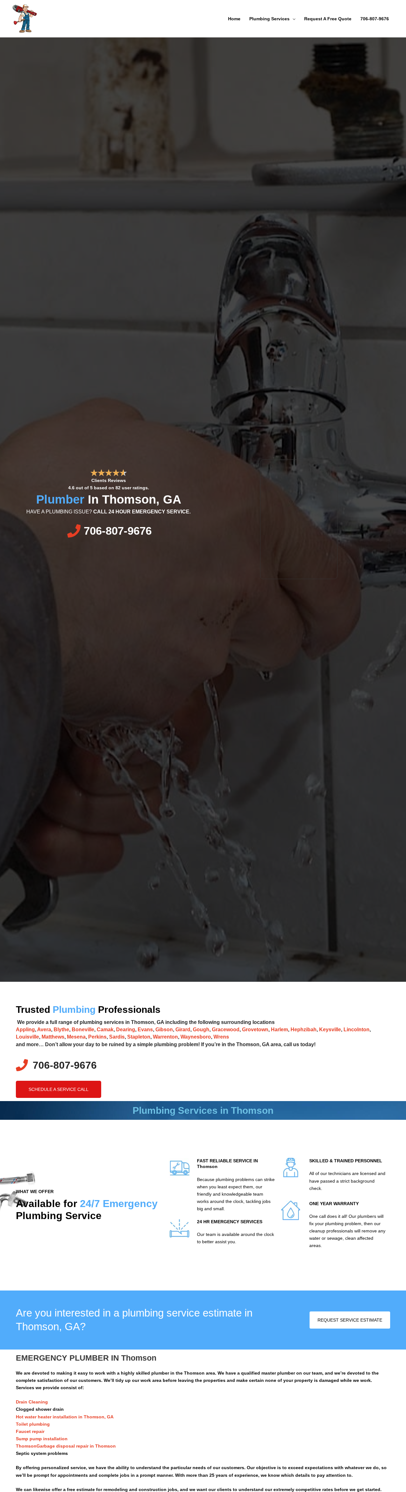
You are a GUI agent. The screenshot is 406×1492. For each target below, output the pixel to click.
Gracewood (225, 1029)
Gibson (164, 1029)
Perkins (97, 1037)
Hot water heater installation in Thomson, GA (65, 1416)
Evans (145, 1029)
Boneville (83, 1029)
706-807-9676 (374, 18)
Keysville (330, 1029)
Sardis (117, 1037)
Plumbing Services (269, 18)
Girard (182, 1029)
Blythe (61, 1029)
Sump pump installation (42, 1438)
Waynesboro (195, 1037)
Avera (44, 1029)
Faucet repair (30, 1431)
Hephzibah (304, 1029)
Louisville (27, 1037)
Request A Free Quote (327, 18)
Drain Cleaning (32, 1401)
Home (234, 18)
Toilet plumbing (33, 1424)
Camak (105, 1029)
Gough (201, 1029)
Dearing (125, 1029)
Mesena (76, 1037)
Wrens (221, 1037)
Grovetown (255, 1029)
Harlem (279, 1029)
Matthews (53, 1037)
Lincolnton (357, 1029)
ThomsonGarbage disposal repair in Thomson (66, 1446)
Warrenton (165, 1037)
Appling (25, 1029)
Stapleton (138, 1037)
